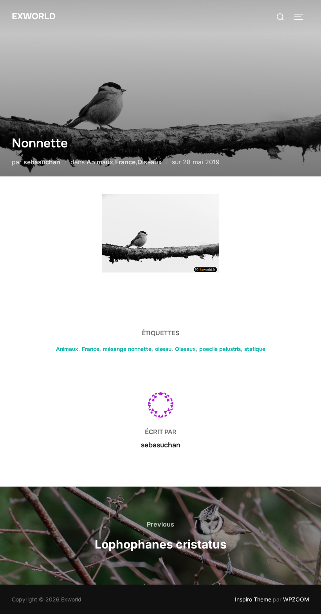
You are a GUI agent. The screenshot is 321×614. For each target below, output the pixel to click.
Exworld (34, 16)
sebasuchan (41, 162)
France (125, 162)
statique (254, 348)
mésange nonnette (127, 348)
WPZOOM (296, 599)
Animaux (100, 162)
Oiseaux (149, 162)
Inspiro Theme (253, 599)
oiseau (163, 348)
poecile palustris (220, 348)
